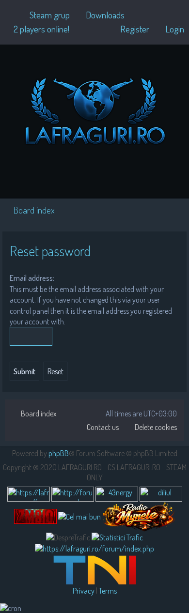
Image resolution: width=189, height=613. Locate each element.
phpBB (58, 453)
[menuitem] (45, 15)
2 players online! (41, 29)
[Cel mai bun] (79, 516)
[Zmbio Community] (35, 516)
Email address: (32, 278)
